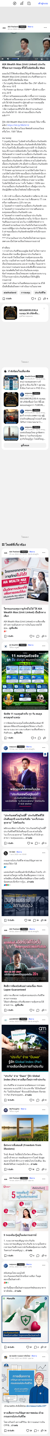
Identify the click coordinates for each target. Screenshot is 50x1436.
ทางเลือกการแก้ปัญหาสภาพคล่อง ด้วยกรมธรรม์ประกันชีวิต (23, 1414)
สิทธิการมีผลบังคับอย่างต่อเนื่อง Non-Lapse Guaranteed (23, 987)
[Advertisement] (25, 15)
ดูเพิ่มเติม (13, 627)
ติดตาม (30, 27)
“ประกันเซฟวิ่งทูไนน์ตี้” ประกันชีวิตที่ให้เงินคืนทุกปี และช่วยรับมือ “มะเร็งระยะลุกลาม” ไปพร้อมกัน (24, 819)
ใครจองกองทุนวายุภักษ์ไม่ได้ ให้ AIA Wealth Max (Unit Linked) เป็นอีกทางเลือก (25, 612)
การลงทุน (25, 292)
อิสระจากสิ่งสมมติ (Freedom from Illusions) (22, 1146)
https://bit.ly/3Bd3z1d (18, 125)
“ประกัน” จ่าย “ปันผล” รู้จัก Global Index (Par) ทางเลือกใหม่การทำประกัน (24, 1077)
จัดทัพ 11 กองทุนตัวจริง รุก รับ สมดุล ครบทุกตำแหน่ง (23, 715)
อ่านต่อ (29, 837)
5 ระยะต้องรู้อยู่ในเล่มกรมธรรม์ (20, 1235)
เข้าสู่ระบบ (43, 3)
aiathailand (10, 292)
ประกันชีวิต (40, 292)
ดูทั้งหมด (25, 445)
